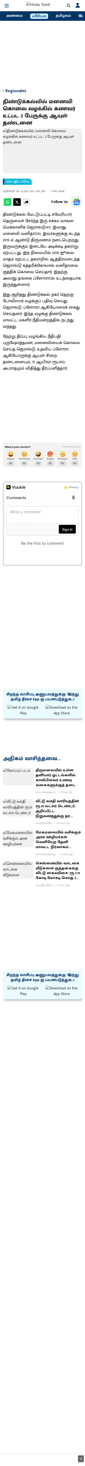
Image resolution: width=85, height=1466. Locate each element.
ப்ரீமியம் (39, 16)
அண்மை (14, 15)
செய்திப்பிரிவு (18, 182)
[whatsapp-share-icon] (7, 205)
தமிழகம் (63, 15)
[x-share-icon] (17, 205)
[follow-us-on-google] (76, 202)
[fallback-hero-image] (18, 776)
